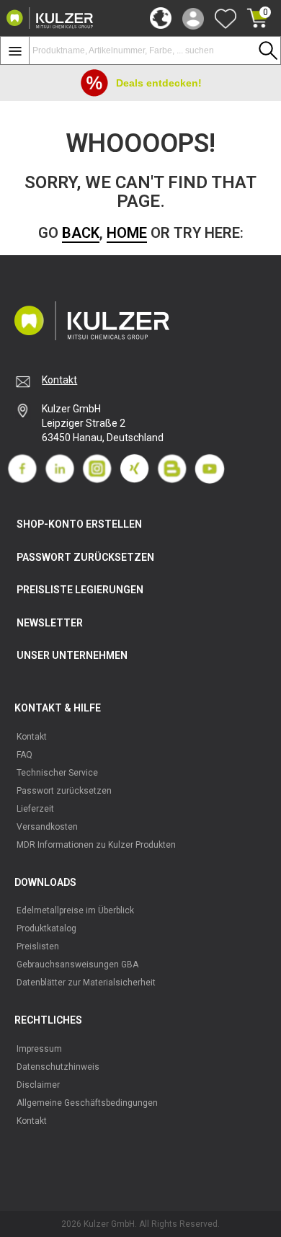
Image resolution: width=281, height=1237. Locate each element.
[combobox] (155, 50)
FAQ (24, 755)
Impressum (39, 1049)
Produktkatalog (46, 928)
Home (127, 232)
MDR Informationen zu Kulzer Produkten (96, 845)
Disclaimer (38, 1085)
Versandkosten (47, 827)
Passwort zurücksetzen (64, 791)
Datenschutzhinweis (58, 1067)
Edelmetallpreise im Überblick (75, 910)
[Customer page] (193, 18)
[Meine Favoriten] (225, 18)
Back (80, 232)
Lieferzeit (35, 809)
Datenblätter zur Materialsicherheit (86, 982)
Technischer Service (57, 773)
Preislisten (38, 946)
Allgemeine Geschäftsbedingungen (87, 1103)
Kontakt (59, 380)
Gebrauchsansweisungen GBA (77, 964)
